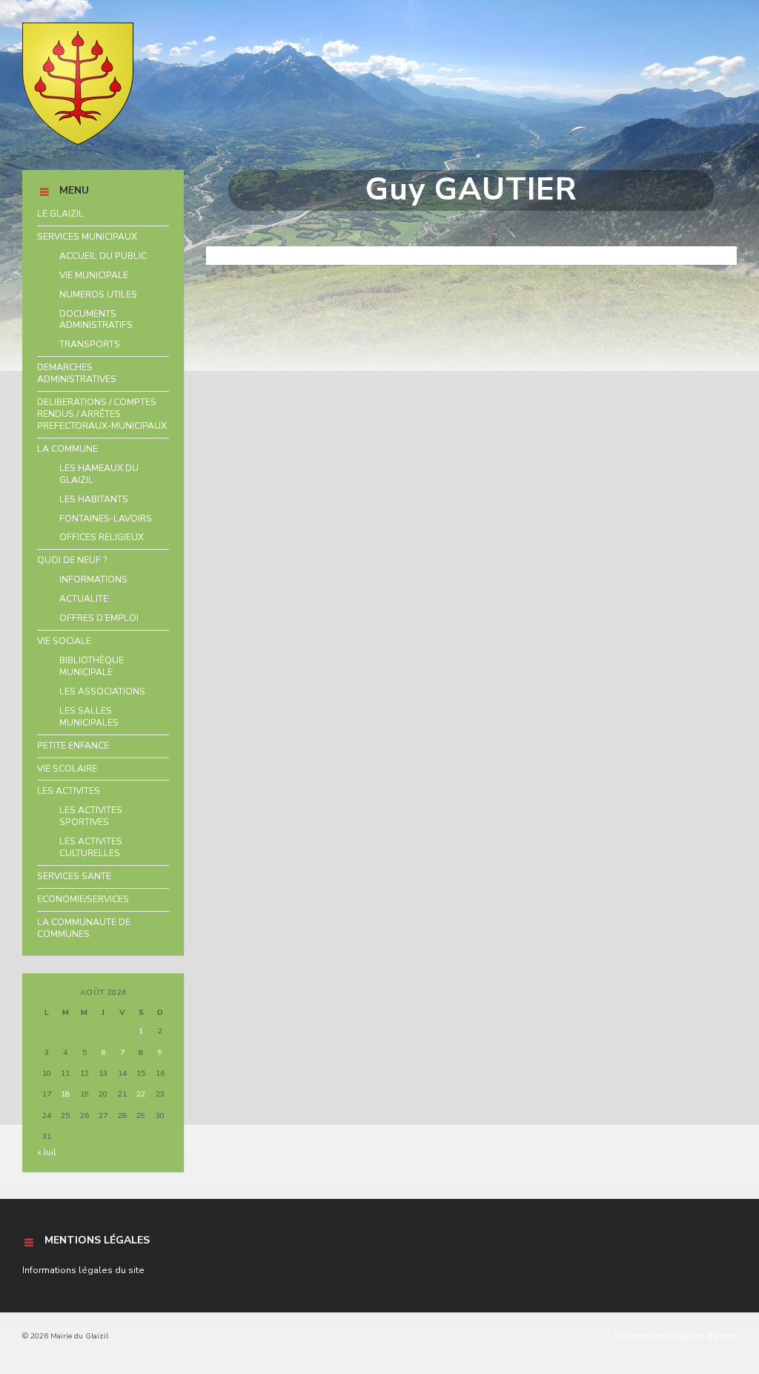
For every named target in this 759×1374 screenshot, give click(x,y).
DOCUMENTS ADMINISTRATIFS (96, 320)
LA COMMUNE (67, 449)
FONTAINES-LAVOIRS (105, 519)
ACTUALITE (83, 599)
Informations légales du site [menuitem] (675, 1335)
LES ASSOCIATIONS (102, 691)
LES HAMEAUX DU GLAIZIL (99, 474)
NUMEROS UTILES (98, 294)
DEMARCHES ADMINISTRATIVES (76, 373)
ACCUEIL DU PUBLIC (103, 256)
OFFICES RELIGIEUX (101, 537)
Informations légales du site (83, 1270)
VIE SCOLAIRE (67, 769)
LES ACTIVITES (68, 791)
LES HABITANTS (93, 499)
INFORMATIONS (93, 579)
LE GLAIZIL (60, 214)
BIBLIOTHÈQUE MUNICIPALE (91, 666)
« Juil (46, 1152)
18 (65, 1093)
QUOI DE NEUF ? (72, 560)
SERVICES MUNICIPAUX (87, 237)
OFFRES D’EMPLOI (99, 618)
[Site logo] (77, 141)
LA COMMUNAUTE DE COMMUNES (83, 928)
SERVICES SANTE (74, 876)
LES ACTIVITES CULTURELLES (90, 847)
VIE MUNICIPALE (93, 275)
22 (140, 1093)
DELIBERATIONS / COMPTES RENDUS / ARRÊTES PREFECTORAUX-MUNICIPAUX (102, 414)
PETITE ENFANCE (73, 746)
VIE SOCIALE (64, 641)
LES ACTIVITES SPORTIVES (90, 816)
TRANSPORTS (89, 344)
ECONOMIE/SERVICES (83, 899)
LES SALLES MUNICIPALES (89, 717)
